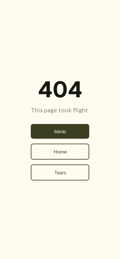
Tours (60, 172)
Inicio (60, 131)
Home (60, 151)
